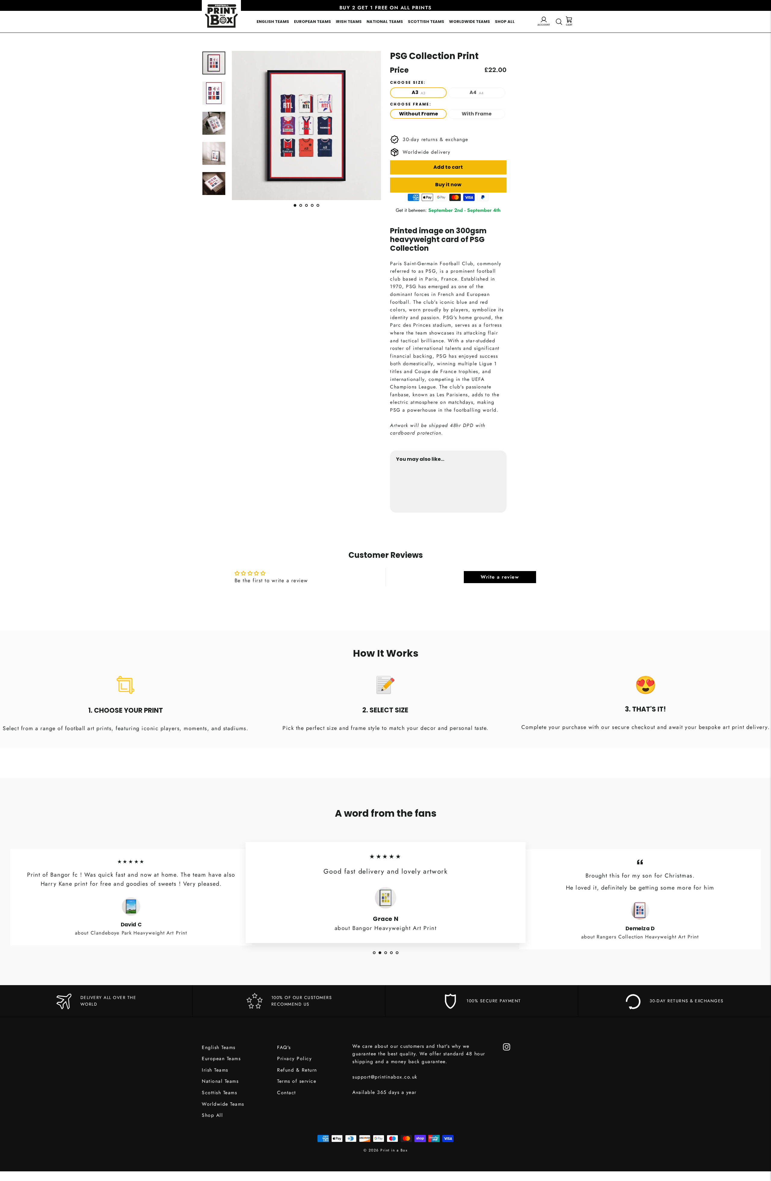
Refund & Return (297, 1069)
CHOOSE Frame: (410, 104)
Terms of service (296, 1081)
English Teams (273, 21)
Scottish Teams (426, 21)
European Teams (312, 21)
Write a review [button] (500, 576)
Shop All (505, 21)
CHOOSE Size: (408, 82)
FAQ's (284, 1047)
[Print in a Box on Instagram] (506, 1046)
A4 (476, 92)
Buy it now (448, 184)
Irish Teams (349, 21)
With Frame (477, 113)
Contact (286, 1092)
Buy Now (489, 487)
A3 (418, 92)
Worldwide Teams (469, 21)
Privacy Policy (294, 1058)
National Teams (385, 21)
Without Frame (418, 113)
